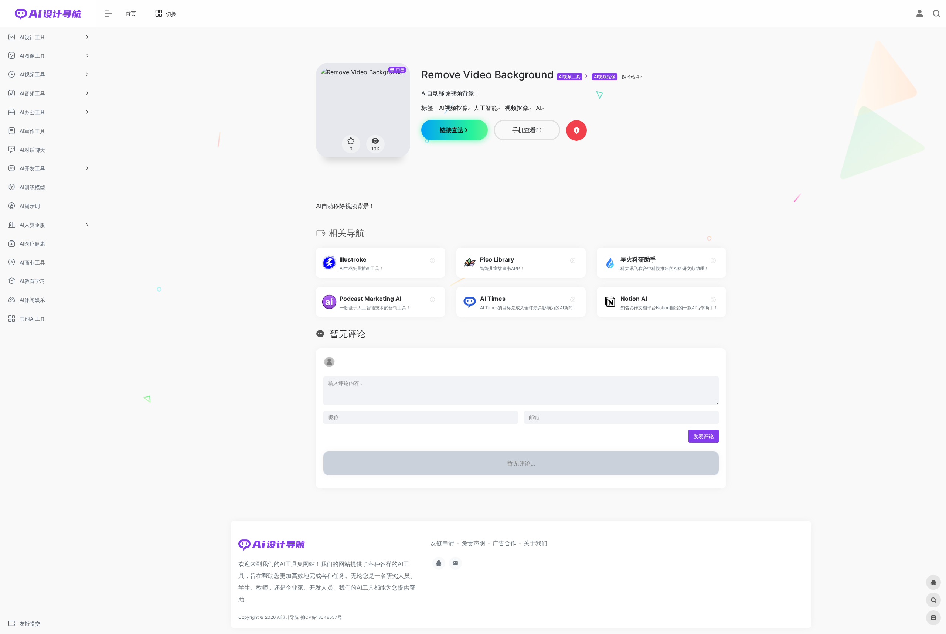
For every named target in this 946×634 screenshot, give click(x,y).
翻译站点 (631, 76)
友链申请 (442, 543)
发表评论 (703, 436)
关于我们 (535, 543)
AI (538, 108)
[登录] (919, 14)
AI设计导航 (288, 617)
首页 (131, 13)
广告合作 (504, 543)
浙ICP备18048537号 (321, 617)
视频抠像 (516, 108)
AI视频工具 (570, 76)
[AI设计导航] (271, 547)
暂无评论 (347, 333)
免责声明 (473, 543)
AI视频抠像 (605, 76)
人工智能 (485, 108)
